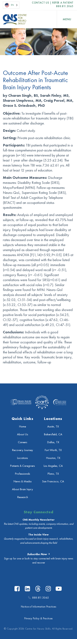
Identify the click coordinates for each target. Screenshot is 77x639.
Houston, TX (53, 458)
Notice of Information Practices (38, 606)
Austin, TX (53, 426)
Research (22, 497)
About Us (22, 434)
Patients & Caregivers (22, 465)
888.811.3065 (64, 6)
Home (22, 426)
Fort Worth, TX (53, 450)
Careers (22, 442)
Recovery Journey (22, 450)
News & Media (22, 481)
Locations (22, 458)
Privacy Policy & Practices (38, 618)
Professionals (22, 473)
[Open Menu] (67, 19)
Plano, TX (53, 473)
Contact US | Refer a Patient (52, 2)
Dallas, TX (53, 442)
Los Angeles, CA (53, 465)
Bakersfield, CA (53, 434)
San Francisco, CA (53, 481)
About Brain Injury (22, 489)
